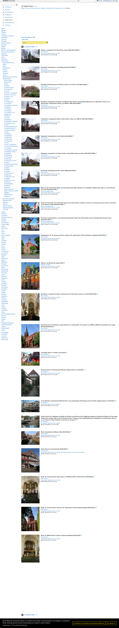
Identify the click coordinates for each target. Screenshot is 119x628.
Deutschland (4, 61)
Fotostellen (4, 334)
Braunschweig (8, 80)
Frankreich (4, 215)
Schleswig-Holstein (8, 207)
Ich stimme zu (111, 623)
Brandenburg (6, 68)
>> (37, 47)
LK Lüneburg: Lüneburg (10, 150)
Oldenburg (7, 185)
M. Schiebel (44, 371)
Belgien (3, 46)
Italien (3, 237)
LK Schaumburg (8, 166)
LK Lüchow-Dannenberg (11, 146)
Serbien (3, 292)
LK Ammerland (8, 89)
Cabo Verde (4, 55)
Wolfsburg (7, 196)
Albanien (3, 32)
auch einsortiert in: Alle (28, 37)
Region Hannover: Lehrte (11, 191)
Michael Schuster (45, 264)
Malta (2, 256)
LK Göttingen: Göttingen (11, 121)
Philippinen (4, 278)
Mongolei (3, 264)
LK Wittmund (7, 175)
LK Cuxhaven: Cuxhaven (11, 105)
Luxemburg (4, 253)
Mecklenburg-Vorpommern (10, 77)
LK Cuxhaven (8, 103)
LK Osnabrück (8, 157)
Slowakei (3, 294)
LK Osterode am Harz (10, 160)
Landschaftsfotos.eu (9, 22)
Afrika (3, 28)
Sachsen (5, 204)
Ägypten (3, 30)
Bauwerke (4, 44)
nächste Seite (30, 47)
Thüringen (5, 209)
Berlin (4, 66)
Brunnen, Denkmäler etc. (8, 52)
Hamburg (5, 73)
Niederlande (4, 271)
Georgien (4, 221)
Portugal (3, 281)
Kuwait (3, 247)
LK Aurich (6, 91)
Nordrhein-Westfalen (8, 198)
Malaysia (3, 255)
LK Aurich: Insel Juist (10, 94)
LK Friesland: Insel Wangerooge (9, 113)
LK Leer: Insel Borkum (10, 144)
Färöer (3, 212)
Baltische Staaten (6, 43)
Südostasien (4, 303)
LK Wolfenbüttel (8, 183)
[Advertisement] (36, 23)
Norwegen (4, 272)
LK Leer (6, 142)
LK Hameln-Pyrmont (9, 128)
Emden (6, 84)
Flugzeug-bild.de (9, 17)
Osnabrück (7, 187)
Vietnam (3, 326)
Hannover (7, 85)
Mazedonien (4, 258)
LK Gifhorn (7, 116)
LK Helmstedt (8, 137)
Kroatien (3, 244)
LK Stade (6, 167)
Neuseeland (4, 269)
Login (116, 0)
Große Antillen (5, 224)
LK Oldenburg (8, 155)
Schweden (4, 289)
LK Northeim (7, 153)
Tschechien (4, 310)
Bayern (5, 64)
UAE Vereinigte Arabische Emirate (8, 314)
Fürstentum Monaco (7, 217)
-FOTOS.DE (9, 0)
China (3, 57)
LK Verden (7, 171)
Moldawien (4, 262)
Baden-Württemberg (8, 62)
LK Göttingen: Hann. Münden (9, 124)
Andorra (3, 34)
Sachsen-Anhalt (7, 206)
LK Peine (6, 162)
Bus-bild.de (7, 9)
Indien (3, 226)
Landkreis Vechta (9, 87)
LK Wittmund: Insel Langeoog (9, 177)
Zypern (3, 330)
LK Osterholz (7, 159)
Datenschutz (4, 339)
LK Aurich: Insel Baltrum (10, 93)
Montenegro (4, 265)
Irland (3, 231)
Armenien (4, 39)
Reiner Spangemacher (47, 191)
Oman (3, 274)
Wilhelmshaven (8, 194)
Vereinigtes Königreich (7, 323)
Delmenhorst (7, 82)
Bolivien (3, 48)
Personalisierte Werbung (19, 625)
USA (2, 321)
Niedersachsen (7, 78)
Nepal (3, 267)
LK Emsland (7, 109)
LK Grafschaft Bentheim (10, 126)
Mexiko (3, 260)
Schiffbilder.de (8, 14)
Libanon (3, 249)
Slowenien (4, 296)
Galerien (5, 71)
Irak (2, 230)
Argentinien (4, 37)
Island (3, 233)
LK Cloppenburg (8, 101)
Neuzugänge (4, 332)
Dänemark (4, 59)
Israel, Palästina (5, 235)
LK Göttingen (7, 119)
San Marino (4, 287)
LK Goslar (7, 117)
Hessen (5, 75)
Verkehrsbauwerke (6, 324)
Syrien (3, 305)
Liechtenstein (5, 251)
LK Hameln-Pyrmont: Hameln (10, 131)
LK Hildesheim (8, 139)
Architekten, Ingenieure (7, 36)
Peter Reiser (44, 51)
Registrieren (108, 0)
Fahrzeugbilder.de (9, 12)
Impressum (4, 337)
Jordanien (4, 240)
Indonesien (4, 228)
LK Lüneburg (7, 148)
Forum (100, 0)
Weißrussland (5, 328)
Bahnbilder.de (8, 7)
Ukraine (3, 317)
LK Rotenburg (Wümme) (11, 164)
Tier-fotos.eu (8, 25)
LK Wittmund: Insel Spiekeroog (9, 181)
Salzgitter (6, 192)
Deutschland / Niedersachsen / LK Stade (50, 53)
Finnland (3, 213)
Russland (4, 285)
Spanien (3, 298)
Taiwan (3, 306)
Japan (3, 238)
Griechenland (5, 222)
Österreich (4, 276)
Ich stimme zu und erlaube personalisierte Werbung (88, 623)
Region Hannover (9, 189)
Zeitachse (4, 336)
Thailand (3, 308)
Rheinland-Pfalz (7, 200)
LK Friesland (7, 110)
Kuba (2, 246)
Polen (3, 280)
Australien (4, 41)
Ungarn (3, 319)
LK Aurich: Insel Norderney (8, 97)
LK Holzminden (8, 141)
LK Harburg (7, 133)
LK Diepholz (7, 107)
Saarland (5, 202)
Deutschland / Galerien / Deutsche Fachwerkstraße (73, 452)
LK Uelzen (7, 169)
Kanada (3, 242)
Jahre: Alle (25, 39)
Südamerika (4, 301)
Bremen (5, 69)
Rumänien (4, 283)
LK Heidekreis (8, 135)
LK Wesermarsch (9, 173)
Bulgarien (4, 53)
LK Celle (6, 100)
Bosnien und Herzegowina (8, 50)
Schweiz (3, 290)
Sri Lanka (4, 299)
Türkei (3, 312)
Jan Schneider (45, 354)
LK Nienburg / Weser (10, 151)
